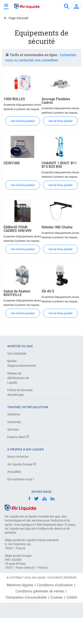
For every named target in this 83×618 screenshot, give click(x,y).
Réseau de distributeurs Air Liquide (18, 378)
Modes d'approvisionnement (21, 363)
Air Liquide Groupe (20, 464)
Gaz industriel (16, 353)
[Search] (66, 6)
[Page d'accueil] (20, 507)
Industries (14, 422)
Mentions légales (20, 585)
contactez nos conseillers (38, 60)
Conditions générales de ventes (39, 591)
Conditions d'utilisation (55, 585)
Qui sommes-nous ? (20, 479)
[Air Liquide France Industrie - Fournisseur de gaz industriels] (27, 6)
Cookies (56, 597)
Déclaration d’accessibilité (26, 597)
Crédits (71, 597)
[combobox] (66, 6)
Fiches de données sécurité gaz (20, 392)
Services (13, 429)
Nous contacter (18, 456)
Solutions (13, 414)
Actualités (14, 472)
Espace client (16, 437)
